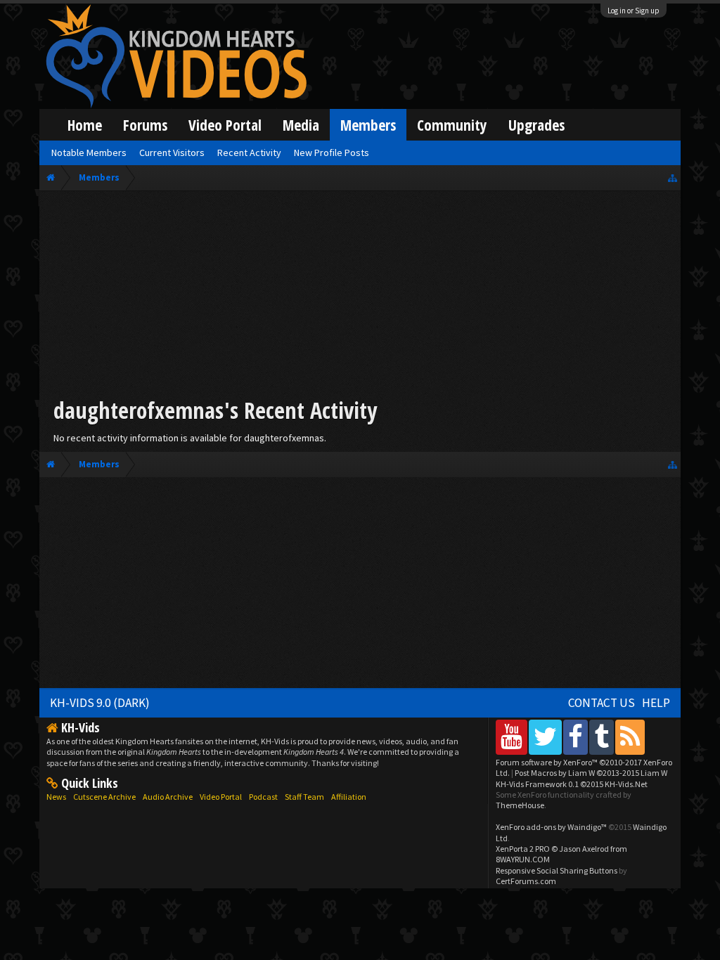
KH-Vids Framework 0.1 (572, 784)
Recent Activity (249, 152)
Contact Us (601, 703)
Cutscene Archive (104, 796)
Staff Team (304, 796)
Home (85, 125)
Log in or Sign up (634, 10)
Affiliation (348, 796)
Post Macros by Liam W (591, 772)
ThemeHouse (520, 805)
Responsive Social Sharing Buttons (556, 870)
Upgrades (536, 125)
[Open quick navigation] (672, 177)
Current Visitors (172, 152)
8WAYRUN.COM (523, 859)
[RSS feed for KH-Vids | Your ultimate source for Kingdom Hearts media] (630, 737)
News (56, 796)
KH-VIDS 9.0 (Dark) (100, 703)
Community (452, 125)
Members (368, 125)
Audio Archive (168, 796)
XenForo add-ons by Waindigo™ (551, 827)
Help (656, 703)
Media (301, 125)
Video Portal (225, 125)
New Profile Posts (331, 152)
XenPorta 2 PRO (523, 848)
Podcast (263, 796)
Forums (145, 125)
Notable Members (89, 152)
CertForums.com (526, 881)
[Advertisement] (360, 296)
